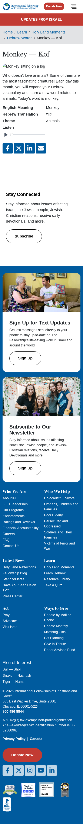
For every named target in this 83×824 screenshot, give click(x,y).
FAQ (6, 540)
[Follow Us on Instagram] (30, 770)
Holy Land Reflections (19, 567)
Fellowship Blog (15, 573)
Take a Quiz (53, 585)
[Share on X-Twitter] (19, 148)
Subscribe (24, 236)
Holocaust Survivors (59, 498)
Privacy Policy (14, 739)
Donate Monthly (56, 626)
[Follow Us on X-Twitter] (19, 770)
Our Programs (13, 510)
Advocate (10, 621)
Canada (36, 739)
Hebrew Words (19, 38)
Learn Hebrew (55, 573)
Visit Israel (10, 627)
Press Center (12, 596)
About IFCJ (11, 498)
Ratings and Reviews (19, 522)
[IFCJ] (21, 6)
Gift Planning (54, 638)
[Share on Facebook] (8, 148)
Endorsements (13, 516)
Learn (22, 32)
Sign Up (25, 358)
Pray (6, 615)
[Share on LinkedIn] (30, 148)
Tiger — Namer (14, 682)
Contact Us (11, 546)
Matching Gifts (55, 632)
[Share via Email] (41, 148)
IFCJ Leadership (15, 504)
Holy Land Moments (48, 32)
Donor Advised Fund (59, 650)
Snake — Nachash (17, 675)
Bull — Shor (12, 669)
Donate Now (54, 6)
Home (8, 32)
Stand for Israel (14, 579)
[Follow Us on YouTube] (41, 770)
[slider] (27, 135)
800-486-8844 (13, 711)
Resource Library (57, 579)
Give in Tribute (55, 644)
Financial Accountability (21, 528)
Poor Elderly (53, 515)
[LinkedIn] (52, 770)
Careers (9, 534)
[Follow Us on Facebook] (8, 770)
